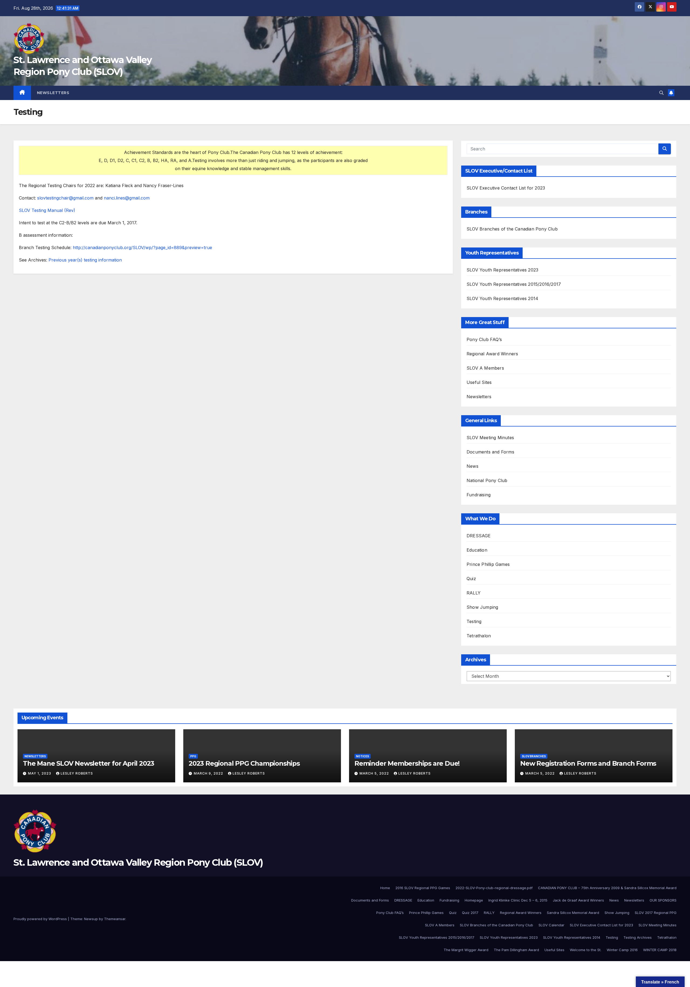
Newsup (91, 919)
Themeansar (114, 919)
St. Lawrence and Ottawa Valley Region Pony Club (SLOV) (138, 862)
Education (477, 550)
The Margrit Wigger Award (466, 950)
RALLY (474, 593)
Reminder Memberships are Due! (407, 763)
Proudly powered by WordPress (40, 919)
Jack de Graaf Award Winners (578, 900)
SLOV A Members (485, 368)
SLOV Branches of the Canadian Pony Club (512, 229)
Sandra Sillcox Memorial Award (573, 912)
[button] (661, 92)
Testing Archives (637, 937)
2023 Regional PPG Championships (244, 763)
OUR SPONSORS (663, 900)
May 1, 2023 (40, 773)
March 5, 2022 (375, 773)
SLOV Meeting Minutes (490, 437)
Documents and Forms (490, 452)
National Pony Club (487, 480)
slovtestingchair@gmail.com (65, 198)
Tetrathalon (479, 635)
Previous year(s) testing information (85, 260)
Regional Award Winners (492, 353)
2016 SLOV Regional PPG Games (422, 888)
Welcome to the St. (585, 950)
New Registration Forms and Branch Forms (588, 763)
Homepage (474, 900)
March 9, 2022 (209, 773)
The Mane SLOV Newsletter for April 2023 (88, 763)
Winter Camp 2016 (622, 950)
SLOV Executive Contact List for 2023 (506, 188)
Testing (474, 621)
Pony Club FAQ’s (484, 339)
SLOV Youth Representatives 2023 (502, 270)
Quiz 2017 (470, 912)
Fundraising (479, 494)
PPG (193, 756)
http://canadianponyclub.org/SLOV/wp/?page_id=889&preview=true (142, 247)
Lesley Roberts (77, 773)
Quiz (471, 578)
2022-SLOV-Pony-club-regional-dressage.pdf (494, 888)
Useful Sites (479, 382)
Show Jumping (482, 607)
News (472, 466)
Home (385, 888)
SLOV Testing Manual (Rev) (47, 210)
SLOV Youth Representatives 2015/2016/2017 (514, 284)
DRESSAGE (479, 535)
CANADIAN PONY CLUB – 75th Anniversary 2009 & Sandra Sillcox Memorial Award (607, 888)
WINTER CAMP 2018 (660, 950)
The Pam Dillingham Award (516, 950)
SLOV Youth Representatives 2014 (502, 298)
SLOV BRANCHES (534, 756)
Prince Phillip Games (488, 564)
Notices (362, 756)
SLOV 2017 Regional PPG (656, 912)
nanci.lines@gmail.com (127, 198)
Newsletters (53, 92)
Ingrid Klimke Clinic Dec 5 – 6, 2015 (517, 900)
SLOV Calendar (551, 925)
